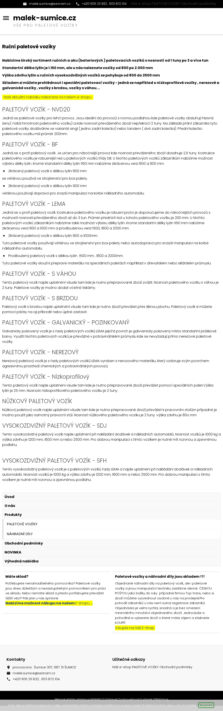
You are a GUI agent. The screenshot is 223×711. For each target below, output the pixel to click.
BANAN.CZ (97, 699)
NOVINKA (13, 552)
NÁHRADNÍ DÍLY (20, 533)
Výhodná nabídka (22, 561)
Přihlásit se (161, 699)
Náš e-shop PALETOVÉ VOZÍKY (155, 3)
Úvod (9, 496)
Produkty (13, 514)
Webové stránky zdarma (70, 699)
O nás (10, 505)
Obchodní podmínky (198, 3)
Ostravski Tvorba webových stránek (129, 699)
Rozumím (206, 705)
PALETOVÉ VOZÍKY (22, 524)
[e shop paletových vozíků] (2, 452)
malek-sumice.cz (44, 18)
